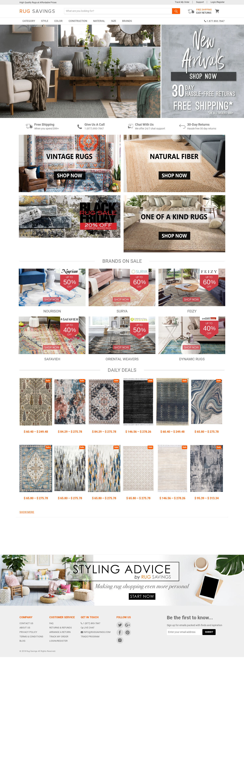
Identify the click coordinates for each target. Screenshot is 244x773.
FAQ (51, 623)
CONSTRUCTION (78, 21)
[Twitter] (120, 625)
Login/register (58, 640)
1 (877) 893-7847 (91, 623)
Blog (22, 640)
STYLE (44, 21)
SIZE (113, 21)
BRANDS (127, 21)
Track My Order (182, 2)
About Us (24, 627)
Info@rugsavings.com (97, 632)
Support (200, 2)
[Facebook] (120, 632)
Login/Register (218, 2)
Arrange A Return (60, 632)
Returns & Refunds (60, 627)
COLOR (58, 21)
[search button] (176, 11)
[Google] (127, 625)
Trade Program (90, 636)
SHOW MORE (26, 512)
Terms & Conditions (31, 636)
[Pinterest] (127, 632)
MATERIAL (99, 21)
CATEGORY (29, 21)
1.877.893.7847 (215, 21)
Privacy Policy (28, 632)
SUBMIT (209, 632)
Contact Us (26, 623)
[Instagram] (120, 640)
